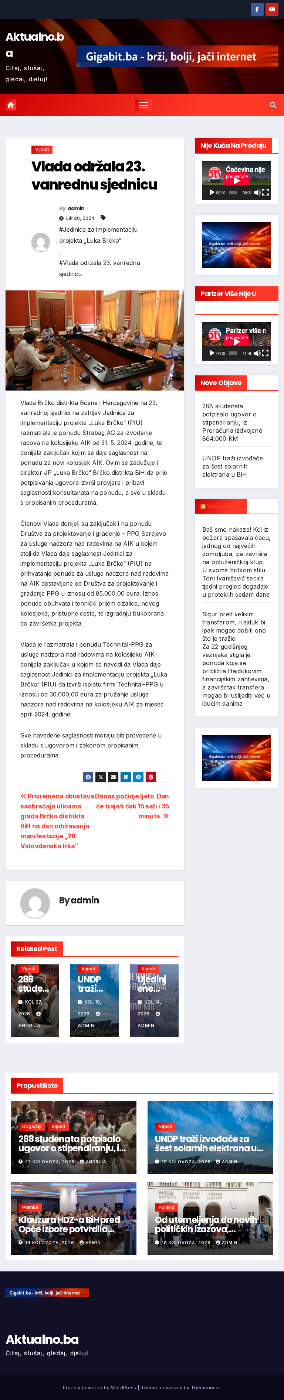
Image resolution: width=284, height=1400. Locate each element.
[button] (273, 105)
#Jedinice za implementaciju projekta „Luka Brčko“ (98, 235)
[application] (236, 180)
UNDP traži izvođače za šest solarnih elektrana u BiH (232, 466)
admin (76, 208)
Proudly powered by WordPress (100, 1387)
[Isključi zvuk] (257, 192)
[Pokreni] (212, 192)
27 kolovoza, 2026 (50, 1161)
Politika (30, 1207)
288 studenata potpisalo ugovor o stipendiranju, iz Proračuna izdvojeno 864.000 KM (232, 422)
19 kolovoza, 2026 (187, 1161)
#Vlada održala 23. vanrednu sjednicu (99, 268)
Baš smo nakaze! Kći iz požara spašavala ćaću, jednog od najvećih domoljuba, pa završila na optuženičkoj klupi (236, 546)
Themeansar (205, 1387)
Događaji (31, 1126)
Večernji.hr (224, 506)
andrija (96, 1161)
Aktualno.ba (42, 1339)
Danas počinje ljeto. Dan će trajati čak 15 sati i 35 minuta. (132, 806)
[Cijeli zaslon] (265, 192)
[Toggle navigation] (143, 105)
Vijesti (42, 149)
